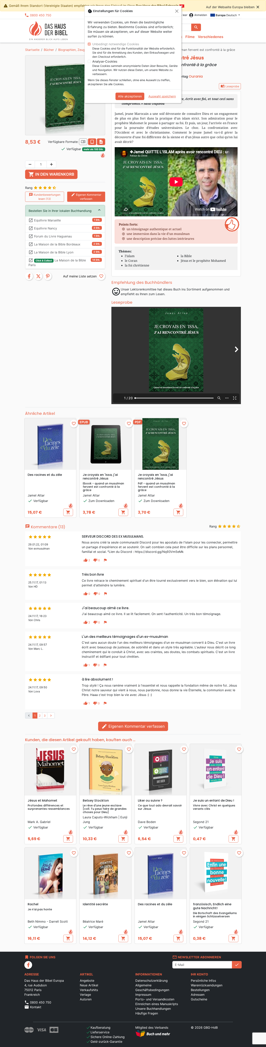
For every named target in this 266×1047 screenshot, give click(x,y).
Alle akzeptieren (130, 96)
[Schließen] (177, 11)
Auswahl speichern (162, 96)
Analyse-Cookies (104, 61)
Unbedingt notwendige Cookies (115, 44)
